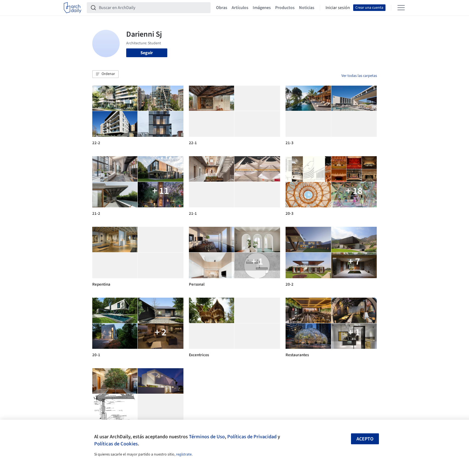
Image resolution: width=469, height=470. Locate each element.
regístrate (184, 454)
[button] (105, 74)
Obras (221, 8)
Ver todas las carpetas (359, 76)
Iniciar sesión (338, 8)
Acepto (364, 439)
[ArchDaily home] (72, 7)
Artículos (240, 8)
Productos (285, 8)
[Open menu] (401, 7)
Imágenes (262, 8)
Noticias (306, 8)
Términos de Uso (207, 436)
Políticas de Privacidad (252, 436)
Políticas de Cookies (116, 443)
